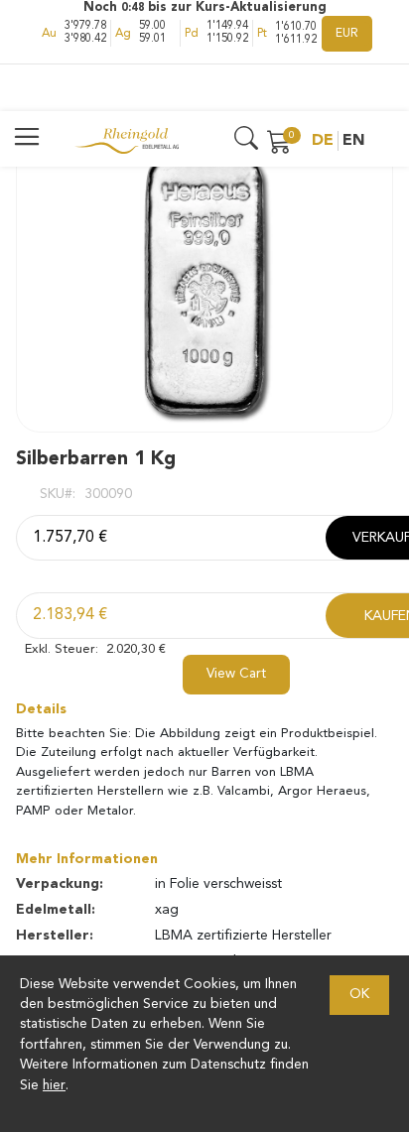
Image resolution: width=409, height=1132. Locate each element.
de (323, 141)
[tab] (204, 709)
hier (54, 1085)
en (353, 141)
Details (41, 709)
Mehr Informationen (87, 859)
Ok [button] (359, 994)
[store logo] (126, 141)
